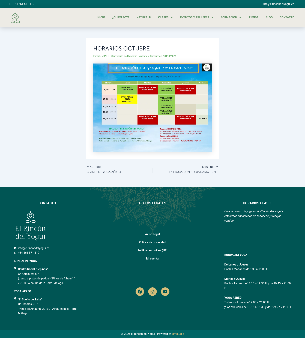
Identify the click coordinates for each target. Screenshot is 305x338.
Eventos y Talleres (194, 17)
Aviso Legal (152, 234)
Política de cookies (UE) (152, 250)
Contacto (287, 17)
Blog (269, 17)
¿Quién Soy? (120, 17)
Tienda (254, 17)
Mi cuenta (152, 258)
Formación (229, 17)
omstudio (178, 334)
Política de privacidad (152, 242)
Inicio (101, 17)
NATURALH (143, 17)
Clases (163, 17)
